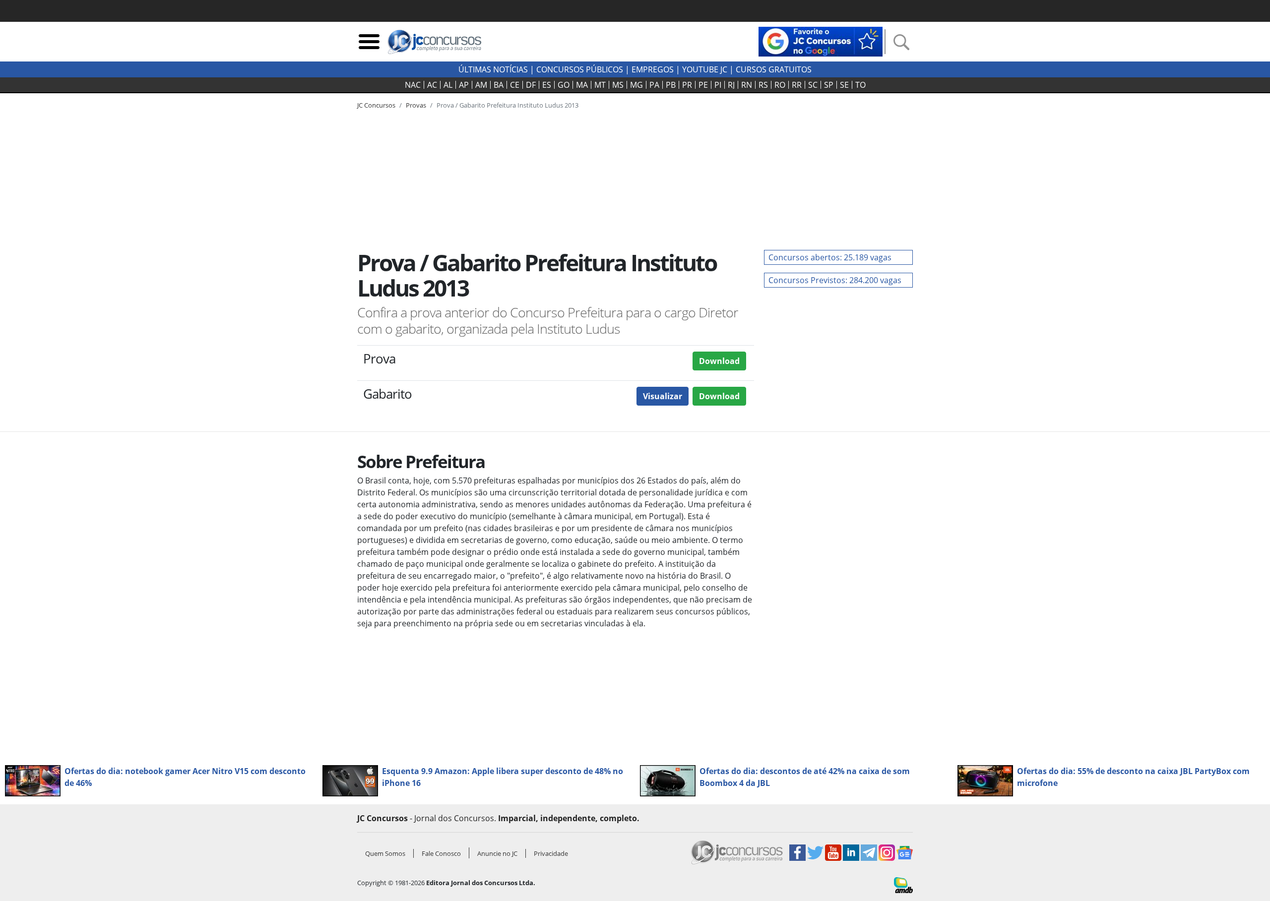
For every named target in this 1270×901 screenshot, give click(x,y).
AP (464, 85)
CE (514, 85)
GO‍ (564, 85)
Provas (416, 105)
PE (703, 85)
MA (582, 85)
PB (671, 85)
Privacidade (551, 853)
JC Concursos (376, 105)
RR (797, 85)
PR (687, 85)
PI (717, 85)
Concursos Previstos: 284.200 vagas (834, 280)
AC (432, 85)
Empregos (653, 69)
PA (654, 85)
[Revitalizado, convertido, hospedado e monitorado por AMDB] (903, 884)
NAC (413, 85)
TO (860, 85)
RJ (731, 85)
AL (448, 85)
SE (844, 85)
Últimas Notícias (493, 69)
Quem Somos (385, 853)
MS (618, 85)
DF (531, 85)
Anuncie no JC (497, 853)
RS (763, 85)
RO (779, 85)
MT (600, 85)
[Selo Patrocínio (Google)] (821, 40)
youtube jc (704, 69)
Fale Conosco (441, 853)
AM (481, 85)
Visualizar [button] (662, 396)
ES (546, 85)
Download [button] (719, 361)
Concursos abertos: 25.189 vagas (829, 257)
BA (499, 85)
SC (813, 85)
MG (636, 85)
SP (828, 85)
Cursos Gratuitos (774, 69)
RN (746, 85)
